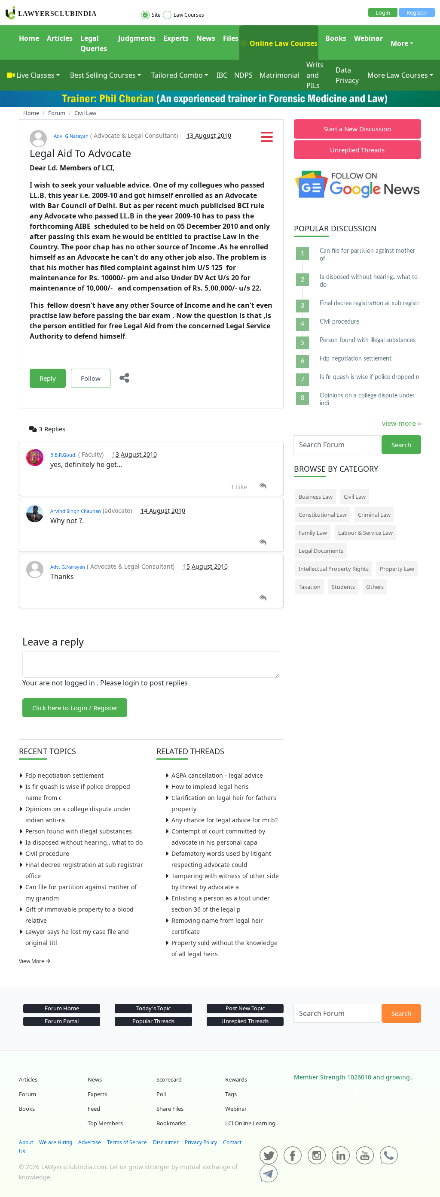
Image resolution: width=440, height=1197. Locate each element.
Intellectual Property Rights (334, 569)
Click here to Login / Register (74, 707)
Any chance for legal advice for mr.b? (224, 820)
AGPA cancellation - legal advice (217, 775)
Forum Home (62, 1008)
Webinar (368, 38)
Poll (161, 1094)
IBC (222, 75)
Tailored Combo (177, 75)
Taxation (310, 587)
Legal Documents (321, 551)
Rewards (236, 1079)
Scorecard (169, 1079)
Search (401, 444)
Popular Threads (153, 1021)
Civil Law (355, 496)
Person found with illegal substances (78, 831)
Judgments (137, 38)
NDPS (243, 75)
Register (417, 12)
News (205, 38)
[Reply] (262, 486)
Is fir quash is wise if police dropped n (369, 377)
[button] (267, 139)
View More (32, 961)
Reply (48, 378)
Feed (94, 1108)
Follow (91, 378)
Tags (231, 1094)
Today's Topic (153, 1008)
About (26, 1142)
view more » (401, 423)
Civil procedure (47, 853)
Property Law (397, 569)
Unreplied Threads (357, 149)
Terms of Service (127, 1142)
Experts (176, 38)
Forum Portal (62, 1021)
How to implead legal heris (210, 786)
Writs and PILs (315, 75)
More (399, 43)
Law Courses (189, 14)
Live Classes (35, 75)
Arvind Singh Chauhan (75, 511)
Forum (27, 1094)
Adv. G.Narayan (71, 136)
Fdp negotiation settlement (64, 775)
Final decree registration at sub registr (369, 303)
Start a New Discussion (357, 128)
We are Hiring (55, 1142)
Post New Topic (245, 1008)
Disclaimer (166, 1142)
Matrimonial (279, 75)
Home (29, 38)
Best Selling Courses (103, 75)
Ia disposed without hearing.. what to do (84, 842)
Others (375, 587)
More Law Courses (397, 75)
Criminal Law (374, 514)
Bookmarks (171, 1123)
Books (335, 38)
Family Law (313, 532)
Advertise (89, 1142)
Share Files (169, 1108)
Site (156, 14)
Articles (60, 38)
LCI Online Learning (250, 1123)
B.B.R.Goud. (63, 455)
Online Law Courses (283, 43)
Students (343, 587)
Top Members (105, 1123)
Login (383, 12)
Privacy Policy (201, 1142)
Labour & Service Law (365, 532)
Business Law (316, 496)
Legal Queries (93, 43)
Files (230, 38)
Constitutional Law (323, 514)
